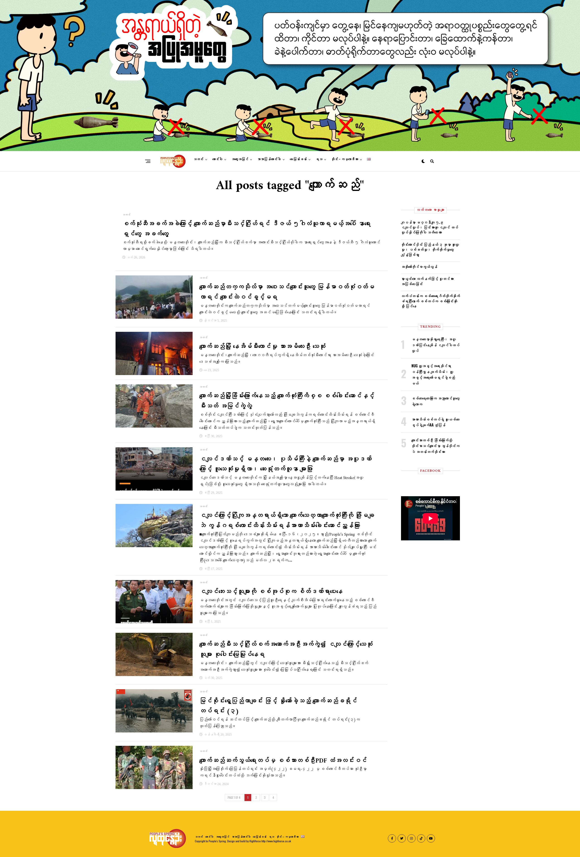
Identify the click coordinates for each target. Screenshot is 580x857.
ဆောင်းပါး (217, 159)
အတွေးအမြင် (239, 159)
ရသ (319, 159)
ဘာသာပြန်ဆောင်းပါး (269, 159)
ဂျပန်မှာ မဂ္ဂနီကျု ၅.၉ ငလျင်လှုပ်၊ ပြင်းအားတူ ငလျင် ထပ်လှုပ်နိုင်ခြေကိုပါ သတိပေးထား (429, 227)
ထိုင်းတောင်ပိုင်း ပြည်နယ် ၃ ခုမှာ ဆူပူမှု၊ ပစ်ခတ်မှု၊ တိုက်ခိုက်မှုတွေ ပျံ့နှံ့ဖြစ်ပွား (430, 249)
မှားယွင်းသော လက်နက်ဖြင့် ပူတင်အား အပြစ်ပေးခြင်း (427, 281)
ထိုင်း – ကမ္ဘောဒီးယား (344, 159)
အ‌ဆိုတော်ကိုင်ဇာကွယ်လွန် (419, 266)
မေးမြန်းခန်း (298, 159)
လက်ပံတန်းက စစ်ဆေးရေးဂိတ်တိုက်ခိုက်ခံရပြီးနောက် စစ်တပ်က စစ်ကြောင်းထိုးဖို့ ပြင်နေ (430, 301)
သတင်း (198, 159)
